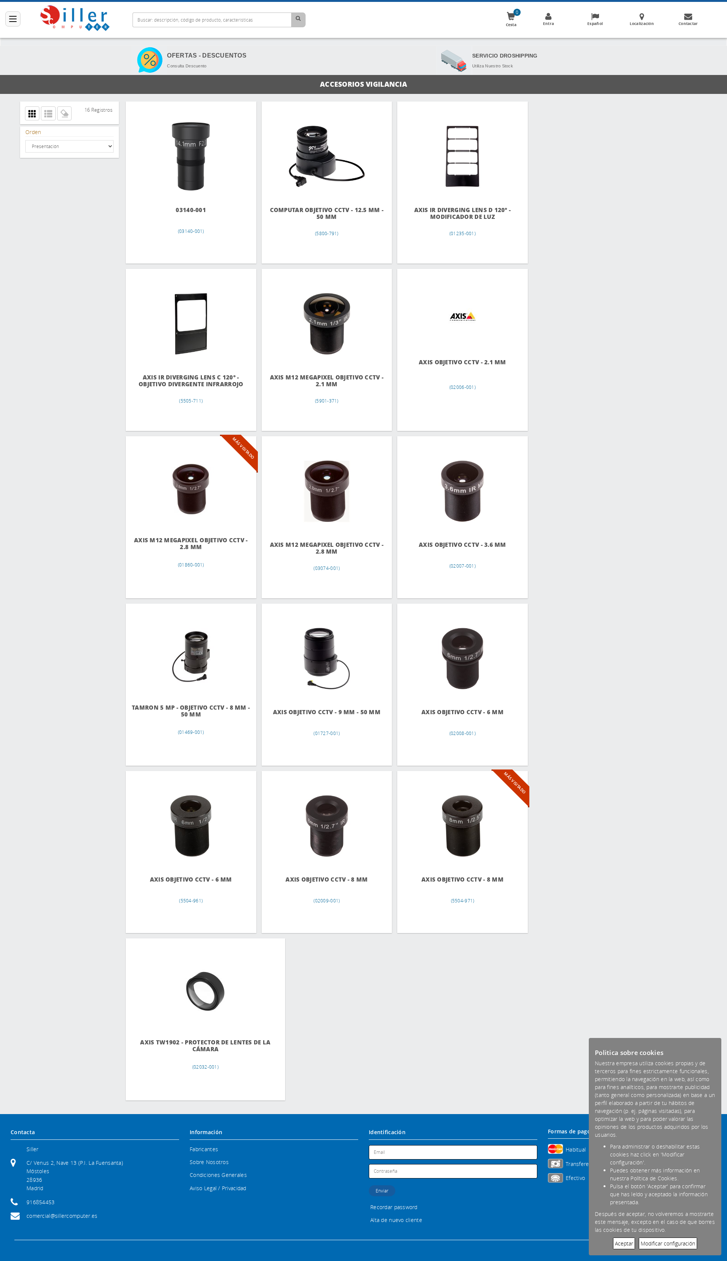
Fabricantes (204, 1149)
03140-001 (189, 210)
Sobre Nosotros (209, 1162)
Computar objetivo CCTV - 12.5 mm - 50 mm (321, 213)
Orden (33, 132)
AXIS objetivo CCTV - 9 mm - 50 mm (320, 712)
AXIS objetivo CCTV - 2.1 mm (452, 362)
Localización (642, 23)
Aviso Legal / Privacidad (218, 1188)
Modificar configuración (668, 1243)
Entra (548, 23)
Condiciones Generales (218, 1174)
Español (595, 23)
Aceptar (624, 1243)
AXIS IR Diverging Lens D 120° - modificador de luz (452, 213)
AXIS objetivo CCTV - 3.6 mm (452, 544)
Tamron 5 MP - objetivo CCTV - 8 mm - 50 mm (188, 711)
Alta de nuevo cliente (396, 1220)
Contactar (688, 23)
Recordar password (394, 1207)
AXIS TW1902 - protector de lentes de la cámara (189, 1046)
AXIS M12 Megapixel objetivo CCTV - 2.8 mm (189, 544)
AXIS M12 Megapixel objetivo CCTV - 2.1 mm (321, 381)
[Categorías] (12, 19)
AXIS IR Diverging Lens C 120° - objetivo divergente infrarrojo (188, 381)
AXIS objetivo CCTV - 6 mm (452, 712)
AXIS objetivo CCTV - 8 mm (320, 879)
